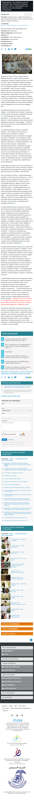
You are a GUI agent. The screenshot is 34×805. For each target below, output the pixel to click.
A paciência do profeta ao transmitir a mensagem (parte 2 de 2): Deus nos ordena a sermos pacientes (17, 499)
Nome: (3, 403)
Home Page (4, 706)
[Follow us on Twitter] (17, 715)
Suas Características (23, 25)
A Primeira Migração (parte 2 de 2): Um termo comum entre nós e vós (17, 491)
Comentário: (5, 420)
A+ (30, 14)
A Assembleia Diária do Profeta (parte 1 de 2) (15, 517)
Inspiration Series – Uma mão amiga (18, 559)
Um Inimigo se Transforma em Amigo (13, 472)
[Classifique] (2, 49)
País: (3, 408)
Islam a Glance (22, 706)
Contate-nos (5, 710)
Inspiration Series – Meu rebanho (17, 597)
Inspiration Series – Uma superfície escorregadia (17, 578)
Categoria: (5, 23)
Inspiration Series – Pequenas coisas (16, 616)
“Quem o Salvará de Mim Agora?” (12, 478)
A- (25, 14)
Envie (4, 439)
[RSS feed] (22, 715)
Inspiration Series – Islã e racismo (17, 610)
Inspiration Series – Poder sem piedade (17, 546)
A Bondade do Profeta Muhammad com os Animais (17, 487)
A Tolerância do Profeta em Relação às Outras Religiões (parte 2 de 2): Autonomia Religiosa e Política (18, 469)
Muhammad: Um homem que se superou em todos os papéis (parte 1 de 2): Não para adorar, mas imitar (17, 372)
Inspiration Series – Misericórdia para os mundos (18, 603)
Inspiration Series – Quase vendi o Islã (17, 552)
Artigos (2, 25)
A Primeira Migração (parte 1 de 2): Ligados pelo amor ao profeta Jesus (18, 495)
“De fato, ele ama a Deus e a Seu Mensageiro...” (16, 481)
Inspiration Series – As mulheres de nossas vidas (17, 571)
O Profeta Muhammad (11, 25)
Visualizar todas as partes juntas (10, 396)
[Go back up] (31, 640)
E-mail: (3, 413)
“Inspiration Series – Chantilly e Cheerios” (18, 540)
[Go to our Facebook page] (12, 715)
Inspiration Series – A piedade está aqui (18, 584)
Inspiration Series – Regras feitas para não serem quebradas (18, 565)
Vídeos (11, 533)
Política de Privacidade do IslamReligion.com (21, 708)
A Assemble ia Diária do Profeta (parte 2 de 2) (15, 520)
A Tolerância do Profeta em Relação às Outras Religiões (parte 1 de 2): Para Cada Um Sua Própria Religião (17, 464)
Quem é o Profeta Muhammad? (12, 484)
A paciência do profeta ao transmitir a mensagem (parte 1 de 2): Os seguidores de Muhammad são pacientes (16, 504)
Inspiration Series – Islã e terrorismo (17, 590)
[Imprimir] (9, 49)
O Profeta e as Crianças (10, 475)
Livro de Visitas (5, 708)
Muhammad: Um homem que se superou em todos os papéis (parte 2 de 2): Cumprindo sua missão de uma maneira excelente (18, 391)
